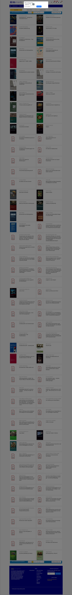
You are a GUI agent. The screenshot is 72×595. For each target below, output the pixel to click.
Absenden (39, 6)
